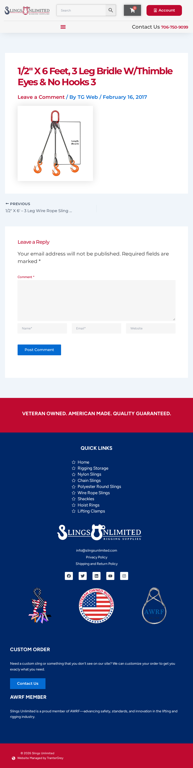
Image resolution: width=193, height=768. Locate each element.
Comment (26, 277)
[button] (63, 27)
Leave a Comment (41, 97)
